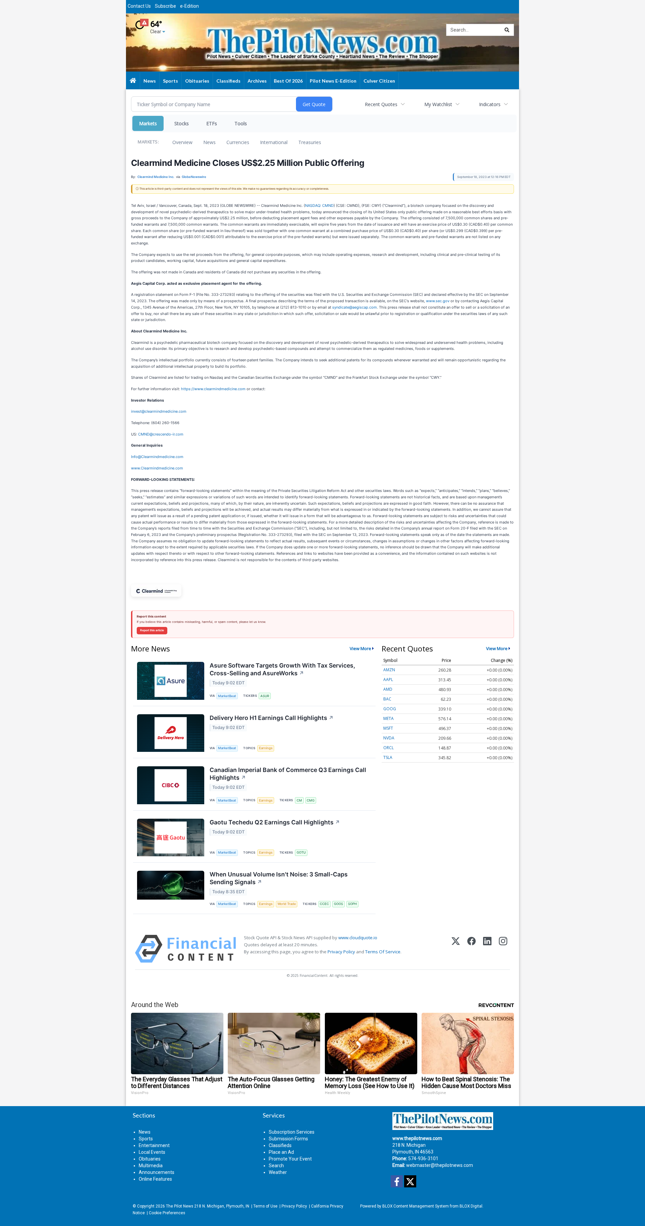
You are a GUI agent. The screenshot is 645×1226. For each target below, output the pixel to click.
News (209, 142)
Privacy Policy (341, 952)
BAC (387, 699)
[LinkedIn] (487, 948)
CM (299, 800)
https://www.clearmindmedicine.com (213, 389)
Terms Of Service (382, 952)
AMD (387, 689)
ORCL (388, 748)
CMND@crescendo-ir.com (160, 434)
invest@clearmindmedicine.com (158, 411)
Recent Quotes (381, 104)
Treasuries (309, 142)
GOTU (301, 852)
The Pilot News (179, 1206)
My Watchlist (438, 104)
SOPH (352, 904)
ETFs (211, 123)
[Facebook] (471, 948)
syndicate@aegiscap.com (354, 307)
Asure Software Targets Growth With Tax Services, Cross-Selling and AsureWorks (282, 669)
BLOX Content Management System (415, 1206)
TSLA (387, 757)
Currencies (237, 142)
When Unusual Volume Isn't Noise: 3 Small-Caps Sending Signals (279, 878)
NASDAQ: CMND (319, 205)
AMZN (389, 670)
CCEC (324, 904)
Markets (148, 123)
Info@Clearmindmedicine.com (157, 456)
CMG (310, 800)
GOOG (389, 709)
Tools (240, 123)
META (388, 718)
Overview (182, 142)
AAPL (388, 679)
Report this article (152, 630)
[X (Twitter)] (456, 948)
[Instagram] (503, 948)
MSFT (388, 728)
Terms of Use (265, 1206)
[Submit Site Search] (507, 30)
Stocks (181, 123)
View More (360, 648)
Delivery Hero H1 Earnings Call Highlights (272, 717)
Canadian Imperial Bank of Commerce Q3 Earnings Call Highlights (288, 773)
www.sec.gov (437, 301)
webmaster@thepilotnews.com (439, 1165)
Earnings (265, 748)
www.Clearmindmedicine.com (157, 468)
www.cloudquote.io (357, 938)
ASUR (264, 696)
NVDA (388, 738)
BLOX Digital (471, 1206)
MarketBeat (227, 696)
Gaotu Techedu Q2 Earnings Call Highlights (275, 822)
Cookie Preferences (167, 1213)
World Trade (286, 904)
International (274, 142)
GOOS (338, 904)
